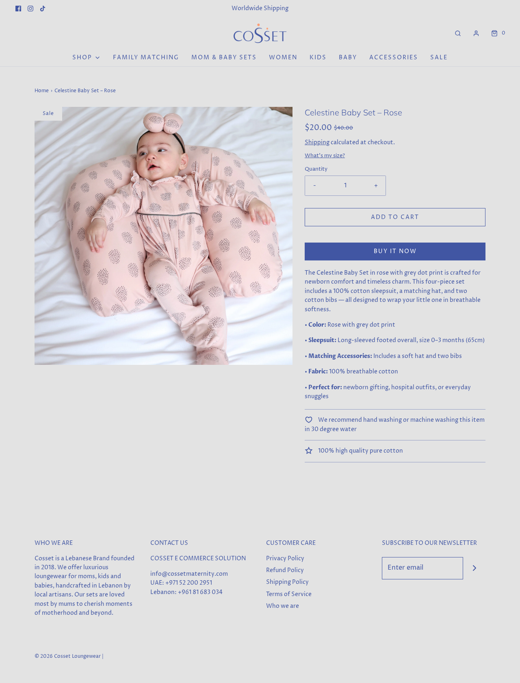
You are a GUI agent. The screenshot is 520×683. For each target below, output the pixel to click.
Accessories (393, 57)
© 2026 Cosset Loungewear (68, 656)
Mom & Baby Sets (224, 57)
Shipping (317, 142)
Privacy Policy (285, 558)
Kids (318, 57)
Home (42, 90)
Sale (439, 57)
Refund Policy (285, 570)
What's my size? (325, 155)
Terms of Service (289, 594)
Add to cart (395, 217)
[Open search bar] (458, 33)
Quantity (316, 169)
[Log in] (476, 33)
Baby (348, 57)
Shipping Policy (287, 582)
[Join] (474, 568)
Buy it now (395, 251)
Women (283, 57)
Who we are (282, 606)
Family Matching (146, 57)
